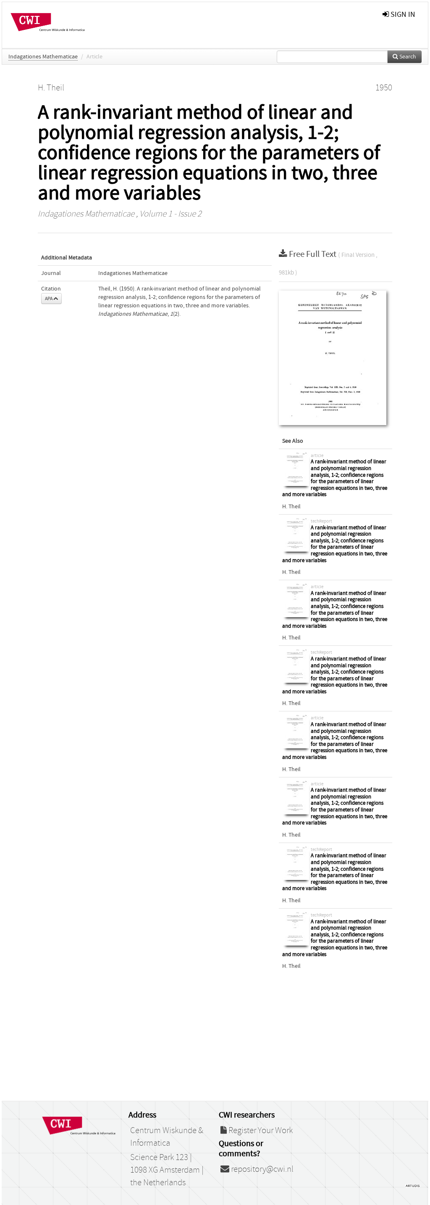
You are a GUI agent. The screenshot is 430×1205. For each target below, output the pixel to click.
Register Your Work (260, 1131)
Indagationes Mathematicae (43, 56)
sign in (402, 14)
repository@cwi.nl (261, 1169)
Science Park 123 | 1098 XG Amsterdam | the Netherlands (167, 1170)
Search (407, 56)
